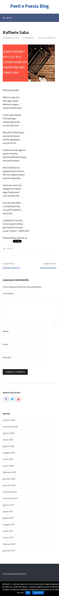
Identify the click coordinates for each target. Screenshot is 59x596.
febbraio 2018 (9, 472)
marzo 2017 (8, 537)
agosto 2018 (8, 433)
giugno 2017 (8, 517)
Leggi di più (38, 593)
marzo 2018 (8, 465)
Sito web (7, 357)
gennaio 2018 (9, 478)
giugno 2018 (8, 446)
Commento (8, 293)
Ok (28, 593)
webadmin (28, 37)
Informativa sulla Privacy (14, 573)
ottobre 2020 (9, 420)
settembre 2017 (10, 498)
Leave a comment (47, 37)
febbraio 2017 (9, 544)
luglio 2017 (8, 511)
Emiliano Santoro (11, 267)
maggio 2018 (9, 452)
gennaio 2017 (9, 550)
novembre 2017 (10, 491)
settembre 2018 (10, 426)
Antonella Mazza (48, 267)
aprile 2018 (8, 459)
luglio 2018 (8, 439)
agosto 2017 (8, 505)
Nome (6, 331)
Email (5, 344)
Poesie (9, 248)
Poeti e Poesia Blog (29, 6)
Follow (12, 390)
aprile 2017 (8, 531)
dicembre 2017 (9, 485)
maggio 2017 (9, 524)
